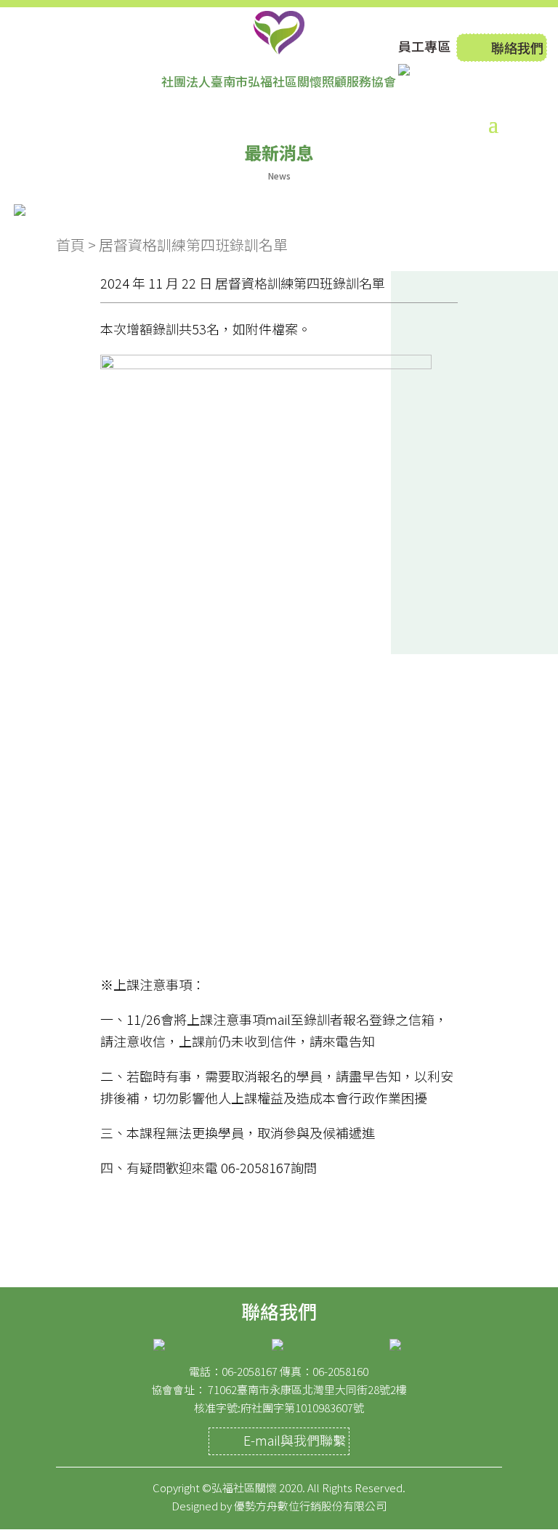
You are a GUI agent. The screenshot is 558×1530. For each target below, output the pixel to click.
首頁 (70, 244)
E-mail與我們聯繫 (294, 1439)
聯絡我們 (517, 47)
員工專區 (424, 45)
